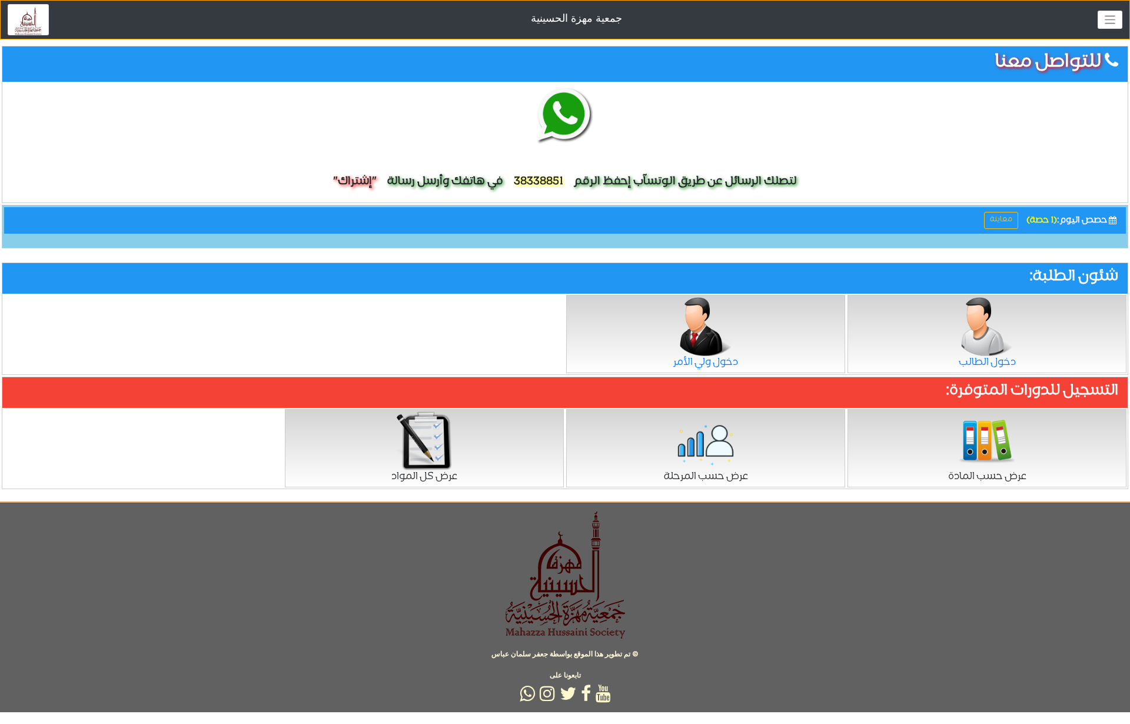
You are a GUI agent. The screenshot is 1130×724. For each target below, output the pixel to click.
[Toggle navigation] (1110, 20)
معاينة (1001, 220)
